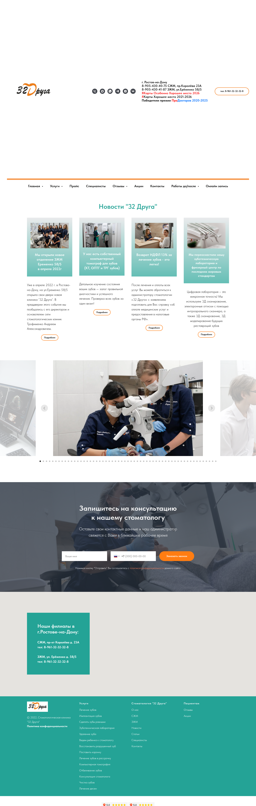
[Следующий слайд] (211, 408)
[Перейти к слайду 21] (103, 461)
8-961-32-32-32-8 (56, 647)
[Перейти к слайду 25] (115, 461)
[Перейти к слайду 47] (184, 461)
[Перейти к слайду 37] (153, 461)
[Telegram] (117, 91)
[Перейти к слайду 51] (197, 461)
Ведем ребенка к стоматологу (96, 740)
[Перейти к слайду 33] (140, 461)
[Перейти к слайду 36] (150, 461)
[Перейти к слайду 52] (200, 461)
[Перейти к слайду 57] (215, 461)
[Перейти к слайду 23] (109, 461)
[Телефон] (94, 91)
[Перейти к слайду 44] (175, 461)
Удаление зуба (87, 734)
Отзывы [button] (119, 186)
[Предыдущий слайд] (44, 408)
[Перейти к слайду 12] (74, 461)
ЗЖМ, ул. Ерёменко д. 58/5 (56, 657)
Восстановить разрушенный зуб (97, 746)
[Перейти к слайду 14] (81, 461)
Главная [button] (34, 186)
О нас (135, 709)
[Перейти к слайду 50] (194, 461)
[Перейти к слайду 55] (209, 461)
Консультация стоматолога (94, 776)
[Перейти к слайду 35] (147, 461)
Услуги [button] (55, 186)
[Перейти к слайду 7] (59, 461)
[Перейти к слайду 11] (71, 461)
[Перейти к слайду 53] (203, 461)
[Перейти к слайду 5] (52, 461)
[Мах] (102, 91)
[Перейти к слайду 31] (134, 461)
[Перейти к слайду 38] (156, 461)
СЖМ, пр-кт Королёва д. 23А (58, 642)
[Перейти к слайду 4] (49, 461)
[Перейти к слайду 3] (46, 461)
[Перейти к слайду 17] (90, 461)
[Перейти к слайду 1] (40, 461)
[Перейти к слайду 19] (96, 461)
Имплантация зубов (90, 716)
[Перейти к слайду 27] (121, 461)
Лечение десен (88, 788)
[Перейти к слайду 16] (87, 461)
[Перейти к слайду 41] (165, 461)
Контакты (157, 186)
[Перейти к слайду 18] (93, 461)
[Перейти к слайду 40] (162, 461)
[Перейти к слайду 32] (137, 461)
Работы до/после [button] (184, 186)
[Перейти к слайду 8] (62, 461)
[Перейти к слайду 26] (118, 461)
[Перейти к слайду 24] (112, 461)
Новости (136, 728)
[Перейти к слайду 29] (128, 461)
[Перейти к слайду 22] (106, 461)
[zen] (125, 91)
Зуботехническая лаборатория (96, 728)
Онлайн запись (217, 186)
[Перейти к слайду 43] (172, 461)
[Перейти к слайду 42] (168, 461)
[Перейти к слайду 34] (143, 461)
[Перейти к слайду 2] (43, 461)
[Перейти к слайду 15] (84, 461)
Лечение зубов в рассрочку (95, 758)
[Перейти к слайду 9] (65, 461)
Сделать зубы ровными (92, 721)
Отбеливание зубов (90, 770)
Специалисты (96, 186)
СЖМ (134, 716)
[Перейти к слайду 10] (68, 461)
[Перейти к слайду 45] (178, 461)
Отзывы (188, 709)
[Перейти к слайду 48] (187, 461)
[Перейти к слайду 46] (181, 461)
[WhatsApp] (110, 91)
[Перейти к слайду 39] (159, 461)
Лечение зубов (87, 709)
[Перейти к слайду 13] (78, 461)
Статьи (135, 734)
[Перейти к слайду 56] (212, 461)
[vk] (133, 91)
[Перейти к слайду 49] (190, 461)
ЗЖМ (134, 721)
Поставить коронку (90, 752)
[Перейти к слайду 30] (131, 461)
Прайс (74, 186)
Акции (138, 186)
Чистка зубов (87, 782)
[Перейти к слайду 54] (206, 461)
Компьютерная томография (94, 764)
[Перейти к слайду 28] (125, 461)
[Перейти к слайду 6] (56, 461)
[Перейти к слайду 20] (99, 461)
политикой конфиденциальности (147, 568)
